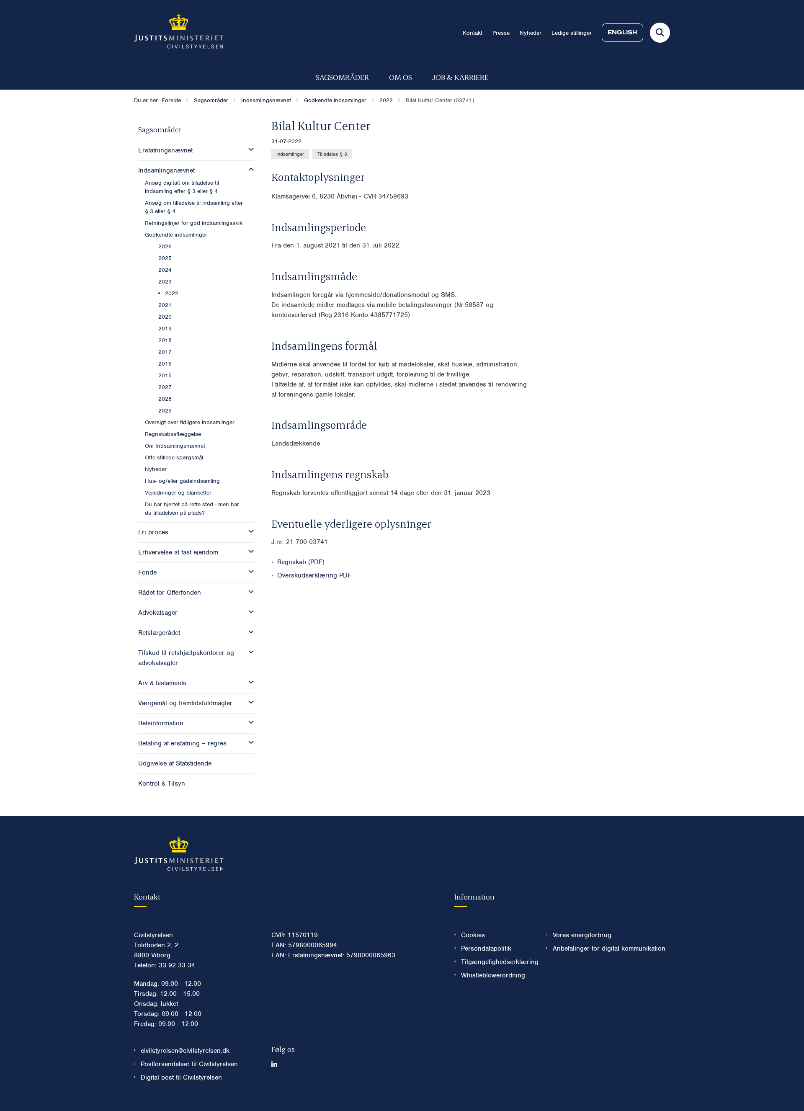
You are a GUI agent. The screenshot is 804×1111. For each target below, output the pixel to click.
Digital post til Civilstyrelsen (181, 1077)
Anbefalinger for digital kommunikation (609, 948)
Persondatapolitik (486, 948)
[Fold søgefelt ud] (660, 33)
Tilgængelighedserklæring (497, 962)
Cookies (473, 935)
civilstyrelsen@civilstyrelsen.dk (185, 1051)
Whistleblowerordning (493, 975)
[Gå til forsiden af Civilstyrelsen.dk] (179, 32)
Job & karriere (460, 77)
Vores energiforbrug (582, 935)
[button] (249, 149)
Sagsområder (342, 77)
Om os (400, 77)
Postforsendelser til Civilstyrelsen (189, 1064)
